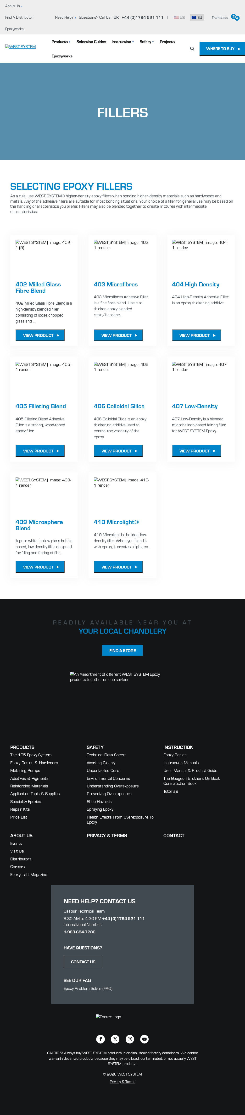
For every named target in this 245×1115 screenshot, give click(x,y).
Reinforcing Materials (29, 786)
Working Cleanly (101, 762)
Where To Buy (220, 48)
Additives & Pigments (29, 778)
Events (16, 843)
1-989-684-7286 (79, 932)
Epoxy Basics (175, 755)
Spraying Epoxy (100, 809)
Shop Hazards (99, 801)
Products (60, 41)
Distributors (21, 859)
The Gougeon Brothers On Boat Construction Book (191, 780)
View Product (38, 335)
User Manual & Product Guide (190, 770)
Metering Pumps (25, 770)
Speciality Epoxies (25, 801)
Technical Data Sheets (107, 755)
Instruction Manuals (181, 762)
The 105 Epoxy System (31, 755)
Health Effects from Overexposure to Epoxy (120, 819)
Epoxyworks (14, 28)
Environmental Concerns (108, 778)
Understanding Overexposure (113, 786)
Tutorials (170, 791)
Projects (167, 41)
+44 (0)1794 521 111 (123, 918)
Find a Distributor (19, 17)
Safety (145, 41)
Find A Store (122, 650)
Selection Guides (91, 41)
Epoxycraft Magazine (28, 874)
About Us (12, 5)
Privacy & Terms (107, 835)
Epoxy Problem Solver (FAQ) (88, 988)
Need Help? (64, 17)
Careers (17, 866)
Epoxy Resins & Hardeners (34, 762)
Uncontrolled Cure (103, 770)
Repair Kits (20, 809)
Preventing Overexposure (109, 793)
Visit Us (17, 851)
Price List (18, 817)
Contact (173, 835)
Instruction (121, 41)
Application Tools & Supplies (35, 793)
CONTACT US (83, 961)
